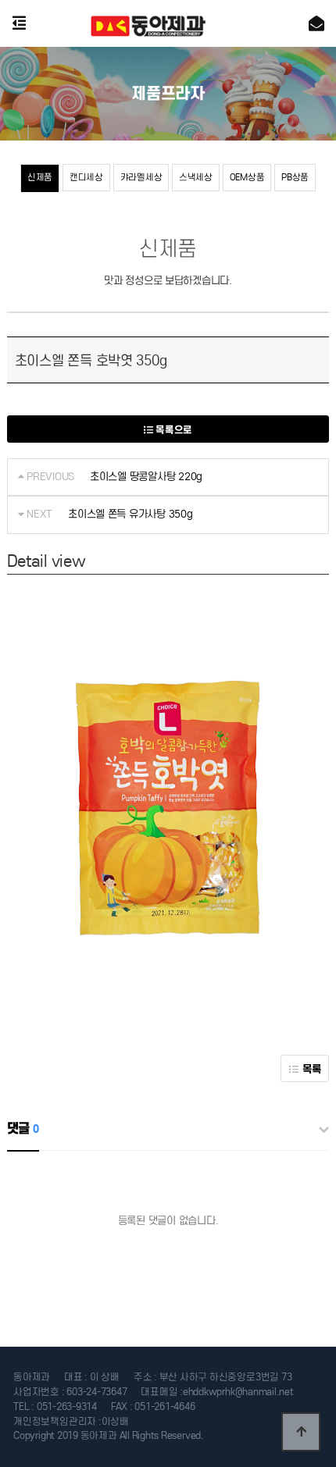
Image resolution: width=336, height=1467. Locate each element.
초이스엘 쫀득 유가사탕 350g (130, 514)
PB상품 (295, 177)
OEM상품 (247, 177)
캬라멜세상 (141, 177)
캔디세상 (86, 177)
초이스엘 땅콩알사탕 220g (146, 476)
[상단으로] (300, 1431)
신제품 (39, 177)
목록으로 (173, 430)
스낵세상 (196, 177)
